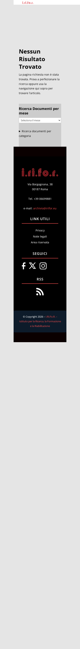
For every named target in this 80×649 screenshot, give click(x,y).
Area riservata (40, 242)
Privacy (40, 230)
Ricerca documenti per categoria (35, 133)
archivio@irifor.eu (45, 208)
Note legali (40, 236)
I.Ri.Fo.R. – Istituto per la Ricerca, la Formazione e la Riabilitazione (40, 321)
